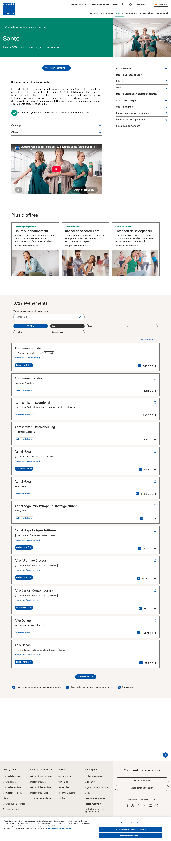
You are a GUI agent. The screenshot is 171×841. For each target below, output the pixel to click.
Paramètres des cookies (131, 823)
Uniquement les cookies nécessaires (131, 829)
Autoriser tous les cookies (130, 836)
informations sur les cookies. (60, 828)
